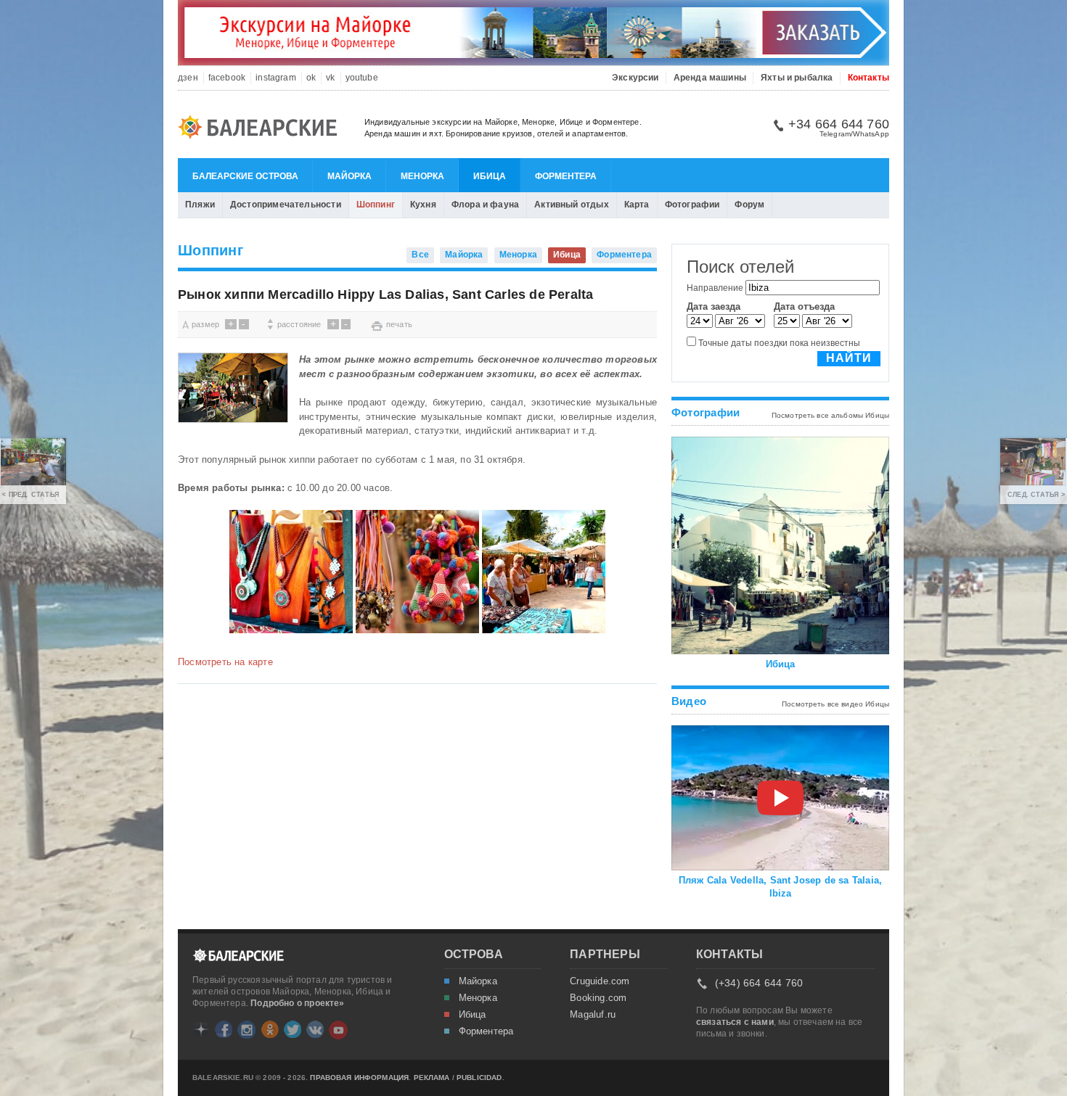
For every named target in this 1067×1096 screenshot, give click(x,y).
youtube (362, 78)
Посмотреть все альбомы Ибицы (830, 415)
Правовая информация (359, 1077)
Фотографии (692, 204)
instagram (275, 78)
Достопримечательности (285, 204)
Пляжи (200, 204)
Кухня (423, 204)
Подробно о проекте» (297, 1003)
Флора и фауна (485, 204)
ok (311, 78)
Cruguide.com (599, 981)
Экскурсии (635, 78)
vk (330, 78)
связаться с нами (735, 1022)
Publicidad (479, 1077)
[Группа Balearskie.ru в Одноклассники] (270, 1029)
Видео (688, 701)
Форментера (566, 176)
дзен (188, 78)
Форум (749, 204)
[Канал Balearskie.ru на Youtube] (338, 1030)
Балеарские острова (245, 176)
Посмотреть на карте (225, 661)
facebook (226, 78)
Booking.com (598, 998)
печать (399, 324)
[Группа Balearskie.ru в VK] (315, 1029)
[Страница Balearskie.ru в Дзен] (201, 1029)
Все (420, 255)
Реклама (432, 1077)
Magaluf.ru (593, 1015)
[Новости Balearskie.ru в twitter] (292, 1029)
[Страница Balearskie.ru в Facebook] (223, 1029)
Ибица (489, 176)
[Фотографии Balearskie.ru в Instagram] (246, 1030)
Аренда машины (710, 78)
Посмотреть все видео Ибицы (835, 704)
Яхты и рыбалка (797, 78)
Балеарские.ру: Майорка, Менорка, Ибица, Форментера (262, 129)
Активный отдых (571, 204)
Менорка (422, 176)
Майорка (349, 176)
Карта (637, 204)
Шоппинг (375, 204)
